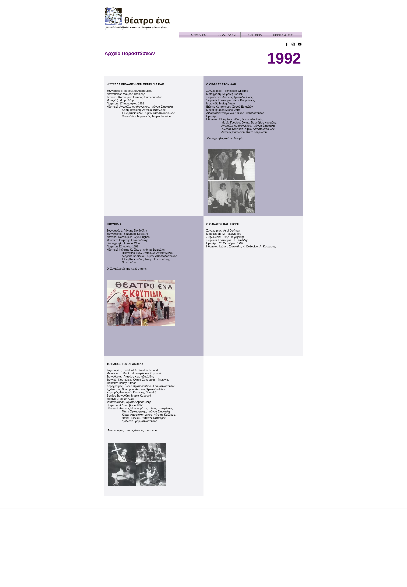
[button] (198, 34)
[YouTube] (300, 44)
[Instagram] (293, 44)
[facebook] (286, 44)
